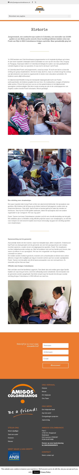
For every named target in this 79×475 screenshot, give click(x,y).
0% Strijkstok (46, 395)
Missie (44, 391)
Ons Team (45, 398)
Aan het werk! (46, 413)
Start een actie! (13, 434)
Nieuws (10, 441)
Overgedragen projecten (50, 416)
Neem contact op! (48, 455)
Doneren (11, 438)
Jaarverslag (46, 420)
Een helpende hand (48, 409)
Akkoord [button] (36, 472)
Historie (44, 388)
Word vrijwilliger (13, 431)
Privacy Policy (45, 472)
